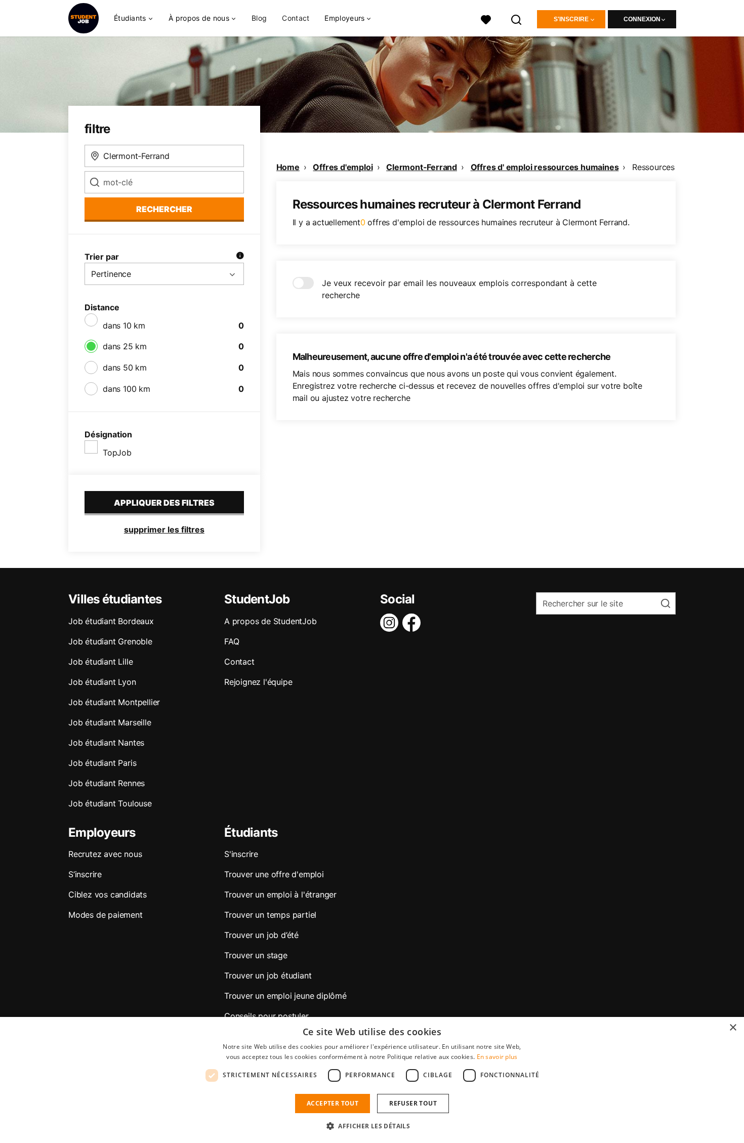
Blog (259, 18)
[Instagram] (391, 623)
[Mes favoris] (486, 18)
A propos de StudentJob (270, 621)
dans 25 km (125, 346)
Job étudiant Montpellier (114, 702)
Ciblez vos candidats (107, 894)
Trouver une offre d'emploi (274, 874)
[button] (372, 1126)
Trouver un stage (255, 955)
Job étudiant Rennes (106, 783)
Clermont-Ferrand (421, 167)
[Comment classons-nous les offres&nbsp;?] (240, 257)
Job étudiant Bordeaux (111, 621)
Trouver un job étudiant (267, 975)
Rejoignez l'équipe (258, 682)
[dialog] (372, 1080)
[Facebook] (413, 623)
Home (288, 167)
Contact (295, 18)
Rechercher (164, 209)
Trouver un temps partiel (270, 915)
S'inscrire (571, 19)
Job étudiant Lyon (102, 682)
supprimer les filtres (164, 529)
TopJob (117, 452)
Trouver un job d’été (261, 935)
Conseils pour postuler (266, 1016)
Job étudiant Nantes (106, 743)
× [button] (732, 1028)
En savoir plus (497, 1056)
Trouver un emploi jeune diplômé (285, 996)
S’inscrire (85, 874)
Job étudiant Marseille (109, 722)
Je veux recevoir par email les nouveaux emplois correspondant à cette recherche (459, 289)
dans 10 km (124, 325)
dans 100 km (126, 389)
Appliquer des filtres (164, 503)
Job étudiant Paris (102, 763)
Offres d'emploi (343, 167)
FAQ (231, 641)
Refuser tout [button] (413, 1103)
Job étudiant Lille (100, 662)
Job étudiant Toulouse (110, 803)
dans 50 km (125, 367)
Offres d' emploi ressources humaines (545, 167)
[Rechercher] (517, 18)
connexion (642, 19)
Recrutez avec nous (105, 854)
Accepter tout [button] (332, 1103)
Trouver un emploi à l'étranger (280, 894)
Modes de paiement (105, 915)
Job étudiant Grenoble (110, 641)
